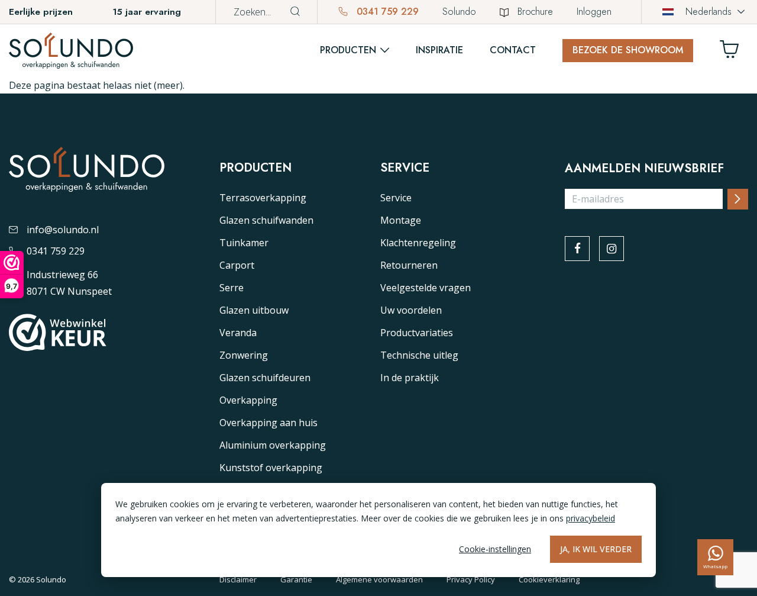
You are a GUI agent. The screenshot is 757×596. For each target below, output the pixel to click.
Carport (236, 265)
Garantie (296, 579)
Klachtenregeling (418, 242)
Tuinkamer (243, 242)
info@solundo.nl (63, 229)
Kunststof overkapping (270, 467)
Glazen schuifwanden (266, 220)
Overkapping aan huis (268, 422)
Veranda (238, 332)
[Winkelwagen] (734, 52)
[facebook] (577, 248)
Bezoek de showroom (627, 50)
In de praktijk (409, 377)
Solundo (459, 11)
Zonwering (243, 355)
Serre (231, 287)
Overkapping (248, 400)
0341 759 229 (386, 11)
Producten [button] (348, 50)
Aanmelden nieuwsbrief (644, 169)
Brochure (535, 11)
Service (396, 197)
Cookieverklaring (549, 579)
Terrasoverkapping (262, 197)
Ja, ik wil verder (596, 549)
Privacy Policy (471, 579)
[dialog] (378, 530)
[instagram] (611, 248)
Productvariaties (416, 332)
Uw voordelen (411, 310)
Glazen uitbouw (254, 310)
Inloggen (594, 11)
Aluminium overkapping (272, 445)
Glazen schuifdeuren (264, 377)
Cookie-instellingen (495, 549)
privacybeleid (590, 518)
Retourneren (409, 265)
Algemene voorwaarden (379, 579)
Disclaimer (238, 579)
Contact (513, 50)
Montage (400, 220)
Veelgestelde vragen (425, 287)
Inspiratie (439, 50)
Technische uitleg (419, 355)
